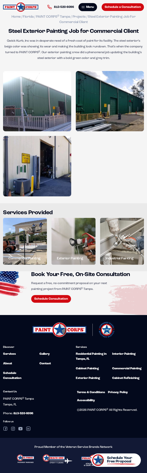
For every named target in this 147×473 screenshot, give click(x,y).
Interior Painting (124, 354)
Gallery (44, 354)
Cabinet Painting (87, 368)
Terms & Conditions (91, 392)
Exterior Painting (88, 378)
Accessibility (86, 400)
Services (9, 354)
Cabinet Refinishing (126, 378)
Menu (89, 7)
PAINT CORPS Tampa (53, 17)
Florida (28, 17)
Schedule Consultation (51, 298)
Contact (45, 363)
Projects (79, 17)
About (7, 363)
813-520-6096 (63, 7)
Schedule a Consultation (123, 7)
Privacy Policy (118, 392)
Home (16, 17)
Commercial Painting (127, 368)
